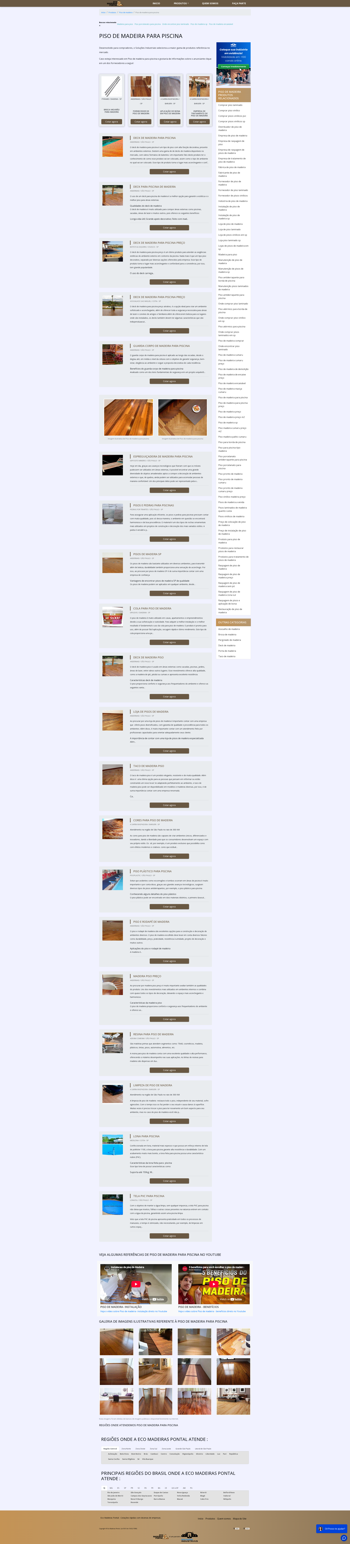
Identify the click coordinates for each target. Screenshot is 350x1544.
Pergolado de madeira (229, 639)
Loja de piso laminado (229, 229)
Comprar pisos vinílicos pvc (232, 115)
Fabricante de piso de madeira (229, 174)
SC (139, 1488)
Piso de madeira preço (229, 411)
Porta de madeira (227, 650)
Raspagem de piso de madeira (229, 567)
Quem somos (210, 3)
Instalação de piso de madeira (229, 208)
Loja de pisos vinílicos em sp (232, 234)
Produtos (180, 3)
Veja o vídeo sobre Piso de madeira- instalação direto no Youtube (133, 1311)
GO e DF (175, 1488)
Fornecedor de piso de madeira (229, 183)
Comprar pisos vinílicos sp (231, 121)
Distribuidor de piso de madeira (230, 128)
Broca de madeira (227, 634)
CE (166, 1488)
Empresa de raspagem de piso (231, 143)
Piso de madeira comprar (231, 340)
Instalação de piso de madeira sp (229, 217)
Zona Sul (153, 1448)
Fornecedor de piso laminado (233, 190)
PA (191, 1488)
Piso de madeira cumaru (230, 354)
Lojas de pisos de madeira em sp (233, 247)
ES (118, 1488)
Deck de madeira (226, 645)
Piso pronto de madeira (230, 473)
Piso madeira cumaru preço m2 (232, 430)
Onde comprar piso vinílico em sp (232, 319)
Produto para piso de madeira (229, 541)
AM (184, 1488)
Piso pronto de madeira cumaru (230, 481)
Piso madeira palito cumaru (232, 436)
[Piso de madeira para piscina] (111, 86)
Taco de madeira (226, 656)
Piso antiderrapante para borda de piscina (231, 279)
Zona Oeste (140, 1448)
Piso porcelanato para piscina (148, 24)
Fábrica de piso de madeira (232, 167)
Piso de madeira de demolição (233, 369)
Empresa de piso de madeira (232, 135)
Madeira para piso (125, 24)
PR (132, 1488)
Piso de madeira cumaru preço (230, 362)
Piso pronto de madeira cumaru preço (230, 490)
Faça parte (239, 3)
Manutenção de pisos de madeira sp (230, 270)
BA (159, 1488)
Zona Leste (166, 1448)
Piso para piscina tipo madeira (229, 449)
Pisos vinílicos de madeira (231, 516)
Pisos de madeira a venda (231, 502)
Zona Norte (126, 1448)
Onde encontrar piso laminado (175, 24)
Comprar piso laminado (230, 105)
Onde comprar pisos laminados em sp (228, 333)
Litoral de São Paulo (203, 1448)
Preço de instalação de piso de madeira (232, 532)
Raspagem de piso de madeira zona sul (229, 593)
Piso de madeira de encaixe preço (232, 376)
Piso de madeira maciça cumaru (230, 390)
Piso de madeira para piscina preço (233, 404)
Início (200, 1518)
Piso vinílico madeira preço (232, 496)
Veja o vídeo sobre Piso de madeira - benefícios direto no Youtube (212, 1311)
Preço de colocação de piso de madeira (232, 523)
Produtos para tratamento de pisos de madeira (233, 558)
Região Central (110, 1448)
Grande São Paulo (183, 1448)
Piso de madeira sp (198, 24)
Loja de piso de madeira (230, 223)
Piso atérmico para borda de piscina (232, 311)
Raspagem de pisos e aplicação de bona (229, 602)
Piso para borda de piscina (231, 442)
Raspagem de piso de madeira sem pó (229, 584)
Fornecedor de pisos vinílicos (233, 195)
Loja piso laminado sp (229, 240)
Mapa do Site (239, 1518)
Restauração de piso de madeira (230, 611)
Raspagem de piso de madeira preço (229, 576)
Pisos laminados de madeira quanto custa (232, 509)
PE (152, 1488)
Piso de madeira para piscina (233, 397)
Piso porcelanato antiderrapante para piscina (232, 458)
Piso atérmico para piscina (231, 326)
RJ (104, 1488)
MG (111, 1488)
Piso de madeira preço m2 (231, 417)
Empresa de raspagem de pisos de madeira (231, 151)
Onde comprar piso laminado (233, 303)
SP (125, 1488)
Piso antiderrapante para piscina (231, 296)
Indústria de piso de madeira (232, 201)
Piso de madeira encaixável (221, 24)
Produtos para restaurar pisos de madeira (231, 550)
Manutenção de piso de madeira (230, 261)
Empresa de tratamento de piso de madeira (232, 160)
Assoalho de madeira (229, 629)
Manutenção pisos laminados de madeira (233, 288)
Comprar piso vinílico (229, 110)
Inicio (156, 3)
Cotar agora (111, 121)
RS (146, 1488)
